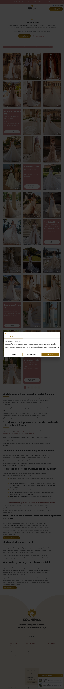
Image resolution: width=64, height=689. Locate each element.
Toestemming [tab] (13, 336)
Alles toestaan (50, 354)
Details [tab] (32, 336)
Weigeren (14, 354)
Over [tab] (51, 336)
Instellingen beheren (31, 354)
